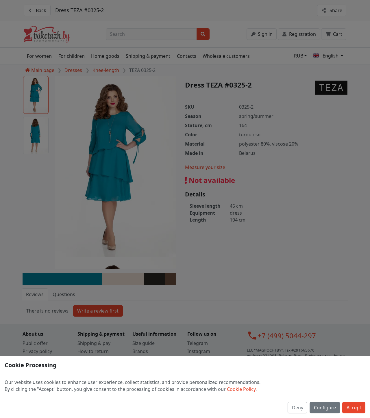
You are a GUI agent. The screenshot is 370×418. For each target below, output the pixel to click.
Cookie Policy (241, 389)
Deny (297, 407)
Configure (325, 407)
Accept (354, 407)
